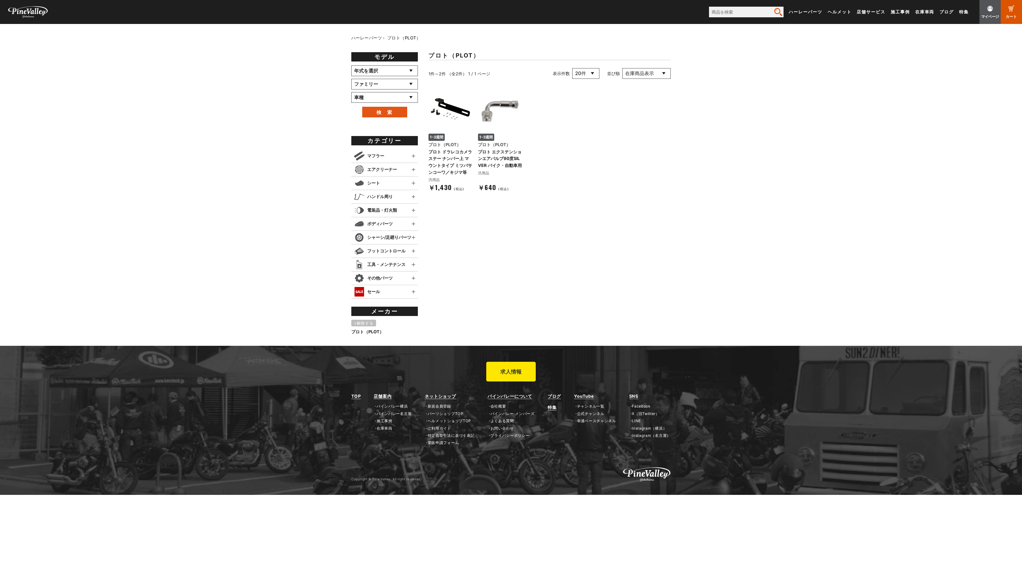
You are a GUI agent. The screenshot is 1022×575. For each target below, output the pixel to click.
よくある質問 (502, 421)
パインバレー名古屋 (394, 414)
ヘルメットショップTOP (449, 421)
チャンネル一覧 (590, 406)
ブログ (946, 11)
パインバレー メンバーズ (513, 414)
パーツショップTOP (445, 414)
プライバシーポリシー (510, 435)
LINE (636, 421)
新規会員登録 (439, 406)
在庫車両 (924, 11)
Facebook (641, 406)
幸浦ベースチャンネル (596, 421)
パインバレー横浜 (392, 406)
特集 (964, 11)
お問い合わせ (502, 428)
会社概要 (498, 406)
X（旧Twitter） (646, 414)
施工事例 (900, 11)
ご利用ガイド (439, 428)
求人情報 (511, 371)
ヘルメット (840, 11)
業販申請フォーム (443, 443)
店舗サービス (871, 11)
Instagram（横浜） (649, 428)
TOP (356, 396)
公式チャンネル (590, 414)
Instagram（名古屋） (651, 435)
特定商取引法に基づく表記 (451, 435)
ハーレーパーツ (805, 11)
